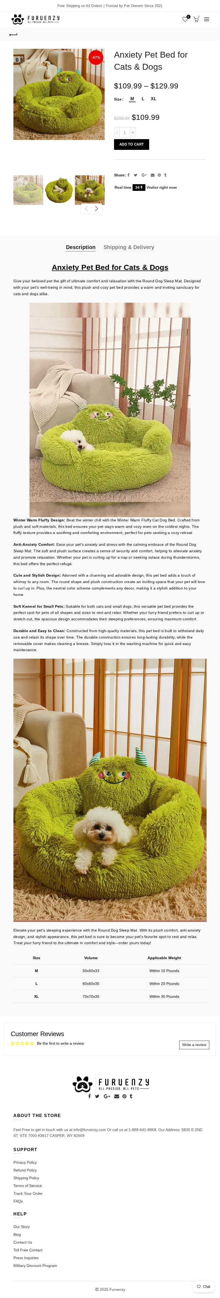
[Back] (13, 34)
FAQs (18, 1201)
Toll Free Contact (27, 1250)
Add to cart (131, 144)
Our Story (21, 1227)
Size (118, 99)
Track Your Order (28, 1193)
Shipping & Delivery (129, 247)
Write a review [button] (194, 1045)
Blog (17, 1234)
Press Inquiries (26, 1258)
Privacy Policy (25, 1162)
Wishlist (188, 16)
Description (81, 247)
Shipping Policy (26, 1178)
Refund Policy (25, 1170)
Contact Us (22, 1242)
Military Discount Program (35, 1265)
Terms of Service (27, 1186)
